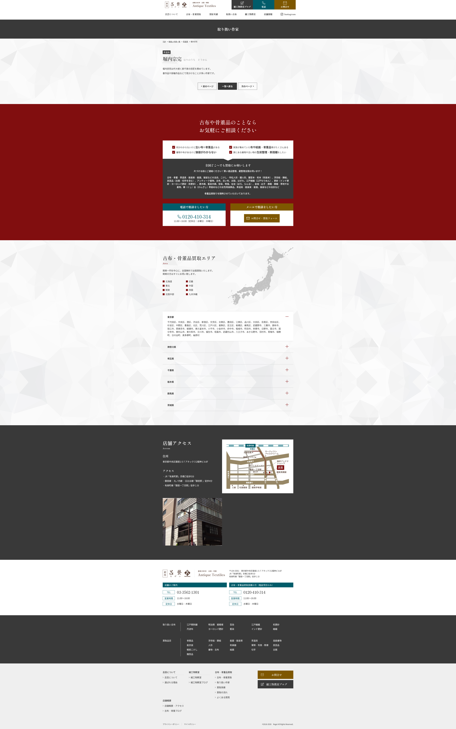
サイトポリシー (190, 724)
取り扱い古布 (169, 624)
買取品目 (167, 640)
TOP (164, 41)
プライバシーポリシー (171, 724)
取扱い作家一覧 (174, 41)
